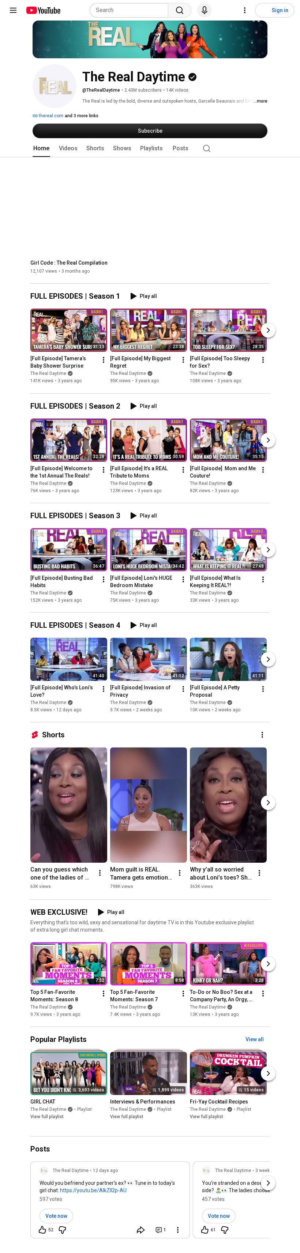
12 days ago (105, 1170)
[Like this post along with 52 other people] (42, 1230)
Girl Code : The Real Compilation (69, 263)
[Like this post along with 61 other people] (205, 1230)
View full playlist (47, 1116)
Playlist (84, 1109)
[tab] (41, 148)
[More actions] (103, 360)
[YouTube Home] (42, 10)
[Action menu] (177, 1230)
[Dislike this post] (62, 1230)
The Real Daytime (48, 373)
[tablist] (150, 148)
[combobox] (131, 10)
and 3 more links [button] (81, 115)
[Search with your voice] (204, 10)
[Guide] (13, 10)
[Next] (268, 330)
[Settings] (244, 10)
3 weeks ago (268, 1170)
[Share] (141, 1230)
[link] (110, 1202)
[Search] (179, 10)
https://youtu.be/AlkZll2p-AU (93, 1190)
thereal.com (50, 115)
